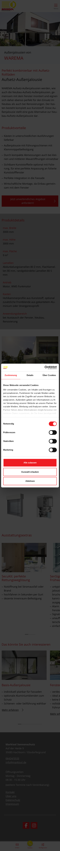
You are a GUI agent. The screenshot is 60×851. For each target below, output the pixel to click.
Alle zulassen (30, 462)
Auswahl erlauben (30, 472)
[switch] (53, 432)
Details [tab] (30, 375)
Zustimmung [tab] (11, 375)
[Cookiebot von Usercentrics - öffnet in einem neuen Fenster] (44, 367)
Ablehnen (30, 481)
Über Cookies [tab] (49, 375)
